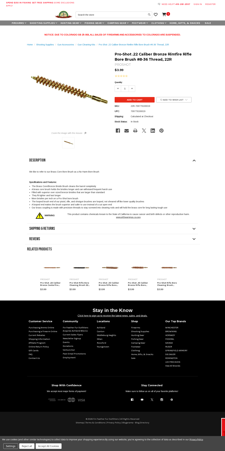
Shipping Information (39, 339)
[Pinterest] (161, 130)
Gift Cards (34, 350)
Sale (208, 23)
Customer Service (40, 321)
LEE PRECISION (172, 362)
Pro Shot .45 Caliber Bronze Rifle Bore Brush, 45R (138, 284)
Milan (99, 339)
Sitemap (80, 422)
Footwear (139, 23)
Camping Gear (116, 23)
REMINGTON (171, 358)
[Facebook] (118, 130)
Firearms (18, 23)
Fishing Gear (93, 23)
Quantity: (118, 82)
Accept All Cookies (48, 446)
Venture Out (69, 350)
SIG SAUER (170, 354)
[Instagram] (161, 399)
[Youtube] (142, 399)
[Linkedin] (153, 130)
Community (70, 321)
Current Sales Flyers (73, 334)
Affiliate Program (37, 343)
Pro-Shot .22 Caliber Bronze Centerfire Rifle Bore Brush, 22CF (51, 284)
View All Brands (172, 366)
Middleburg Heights (106, 335)
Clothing (157, 23)
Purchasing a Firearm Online (43, 331)
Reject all (27, 446)
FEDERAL (169, 339)
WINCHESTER (171, 327)
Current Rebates (37, 335)
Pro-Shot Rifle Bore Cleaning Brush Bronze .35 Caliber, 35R (167, 284)
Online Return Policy (39, 346)
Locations (103, 321)
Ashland (101, 327)
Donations (68, 346)
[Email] (126, 130)
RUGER (168, 346)
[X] (144, 130)
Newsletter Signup (72, 338)
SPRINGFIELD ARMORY (176, 350)
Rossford (101, 343)
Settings (10, 446)
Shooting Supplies (42, 23)
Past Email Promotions (74, 353)
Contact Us (34, 358)
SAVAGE (169, 343)
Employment (69, 357)
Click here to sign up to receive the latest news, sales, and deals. (112, 315)
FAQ (30, 354)
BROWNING (171, 331)
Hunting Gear (70, 23)
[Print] (135, 130)
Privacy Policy (114, 422)
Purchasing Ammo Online (41, 327)
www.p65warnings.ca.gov (128, 217)
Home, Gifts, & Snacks (185, 23)
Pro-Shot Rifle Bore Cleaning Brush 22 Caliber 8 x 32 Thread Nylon (80, 284)
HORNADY (170, 335)
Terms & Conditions (95, 422)
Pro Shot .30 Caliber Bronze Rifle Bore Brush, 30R (109, 284)
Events (66, 342)
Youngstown (103, 346)
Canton (100, 331)
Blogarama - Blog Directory (135, 422)
